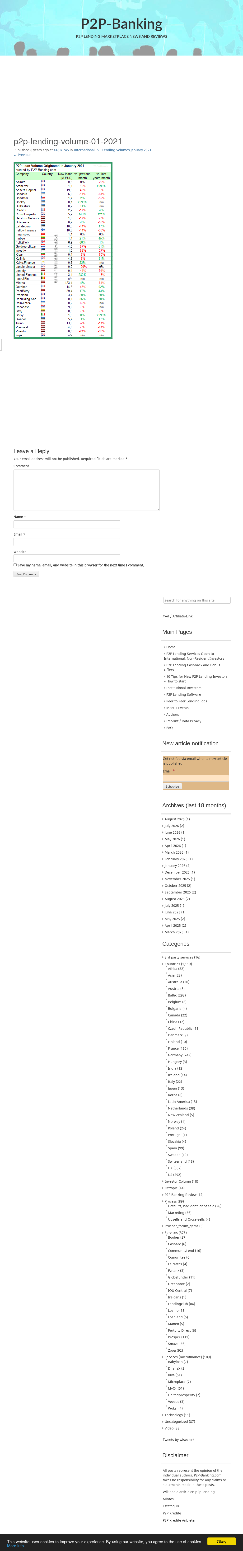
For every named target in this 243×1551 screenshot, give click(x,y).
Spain (172, 1148)
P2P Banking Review (180, 1194)
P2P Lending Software (183, 694)
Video (169, 1428)
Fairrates (175, 1264)
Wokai (173, 1408)
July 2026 (172, 825)
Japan (172, 1088)
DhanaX (174, 1368)
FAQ (169, 727)
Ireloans (174, 1297)
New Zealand (178, 1115)
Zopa (172, 1350)
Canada (174, 1015)
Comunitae (176, 1257)
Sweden (174, 1154)
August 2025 (175, 899)
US (170, 1174)
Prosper (174, 1337)
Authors (172, 714)
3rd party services (179, 957)
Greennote (176, 1284)
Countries (172, 964)
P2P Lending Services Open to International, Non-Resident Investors (194, 656)
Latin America (179, 1101)
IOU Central (177, 1290)
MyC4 (172, 1388)
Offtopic (171, 1188)
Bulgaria (175, 1008)
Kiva (171, 1375)
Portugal (175, 1135)
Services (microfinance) (183, 1357)
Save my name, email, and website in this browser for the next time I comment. (81, 565)
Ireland (174, 1075)
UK (170, 1168)
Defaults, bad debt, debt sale (191, 1206)
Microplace (177, 1381)
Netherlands (178, 1108)
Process (171, 1201)
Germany (175, 1055)
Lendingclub (178, 1304)
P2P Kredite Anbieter (179, 1520)
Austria (173, 988)
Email (18, 534)
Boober (173, 1237)
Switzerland (177, 1161)
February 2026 (176, 859)
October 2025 (175, 885)
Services (171, 1232)
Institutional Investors (183, 688)
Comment (21, 466)
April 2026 (173, 845)
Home (171, 647)
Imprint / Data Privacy (183, 721)
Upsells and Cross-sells (186, 1219)
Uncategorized (176, 1421)
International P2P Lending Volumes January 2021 (112, 150)
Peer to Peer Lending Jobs (186, 701)
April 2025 (173, 925)
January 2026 (175, 865)
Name (18, 516)
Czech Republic (180, 1028)
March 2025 (174, 932)
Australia (175, 982)
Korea (172, 1095)
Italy (171, 1081)
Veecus (173, 1401)
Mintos (168, 1499)
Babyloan (175, 1361)
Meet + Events (177, 707)
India (172, 1068)
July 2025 (172, 905)
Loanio (173, 1310)
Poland (173, 1128)
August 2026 (175, 819)
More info (15, 1545)
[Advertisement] (121, 96)
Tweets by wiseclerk (178, 1439)
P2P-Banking (121, 24)
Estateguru (171, 1506)
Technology (174, 1415)
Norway (174, 1121)
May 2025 (172, 918)
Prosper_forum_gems (181, 1226)
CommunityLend (181, 1250)
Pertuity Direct (179, 1330)
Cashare (174, 1244)
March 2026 (174, 852)
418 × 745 (61, 150)
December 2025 (177, 872)
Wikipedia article (176, 1492)
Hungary (175, 1061)
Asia (171, 975)
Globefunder (178, 1277)
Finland (174, 1041)
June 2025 (172, 912)
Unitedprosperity (181, 1395)
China (172, 1022)
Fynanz (173, 1270)
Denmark (175, 1035)
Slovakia (174, 1141)
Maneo (173, 1323)
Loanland (175, 1317)
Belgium (174, 1002)
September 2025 (178, 892)
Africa (172, 968)
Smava (173, 1343)
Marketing (176, 1212)
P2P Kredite (172, 1513)
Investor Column (178, 1181)
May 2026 (172, 839)
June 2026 (172, 832)
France (173, 1048)
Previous (22, 154)
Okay (221, 1541)
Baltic (172, 995)
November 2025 (177, 879)
